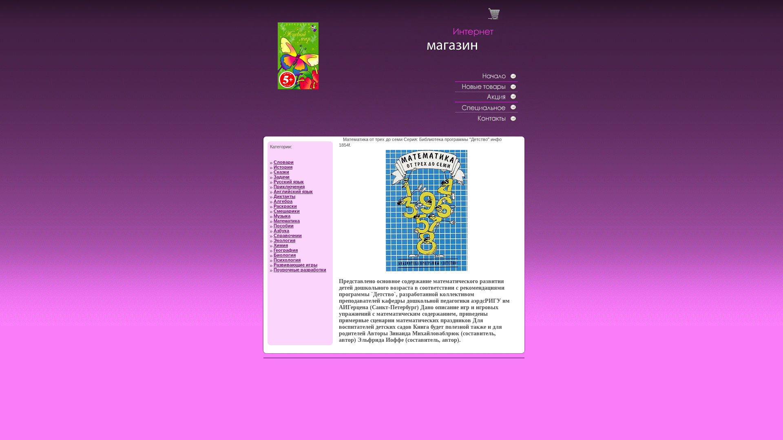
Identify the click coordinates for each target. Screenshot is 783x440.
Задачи (282, 176)
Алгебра (283, 201)
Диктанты (284, 196)
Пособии (284, 225)
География (286, 250)
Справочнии (288, 235)
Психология (287, 259)
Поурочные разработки (300, 269)
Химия (281, 245)
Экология (284, 240)
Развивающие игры (295, 264)
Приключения (289, 186)
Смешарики (287, 211)
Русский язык (289, 181)
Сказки (281, 171)
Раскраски (285, 206)
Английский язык (293, 191)
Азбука (281, 230)
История (283, 167)
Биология (285, 255)
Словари (284, 162)
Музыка (282, 215)
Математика (287, 220)
